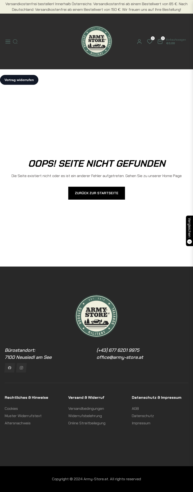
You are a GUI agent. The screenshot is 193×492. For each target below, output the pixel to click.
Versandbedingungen (86, 408)
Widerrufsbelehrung (85, 415)
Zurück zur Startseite (96, 193)
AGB (135, 408)
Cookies (11, 408)
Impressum (141, 423)
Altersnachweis (18, 423)
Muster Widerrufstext (23, 415)
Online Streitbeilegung (86, 423)
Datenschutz (143, 415)
